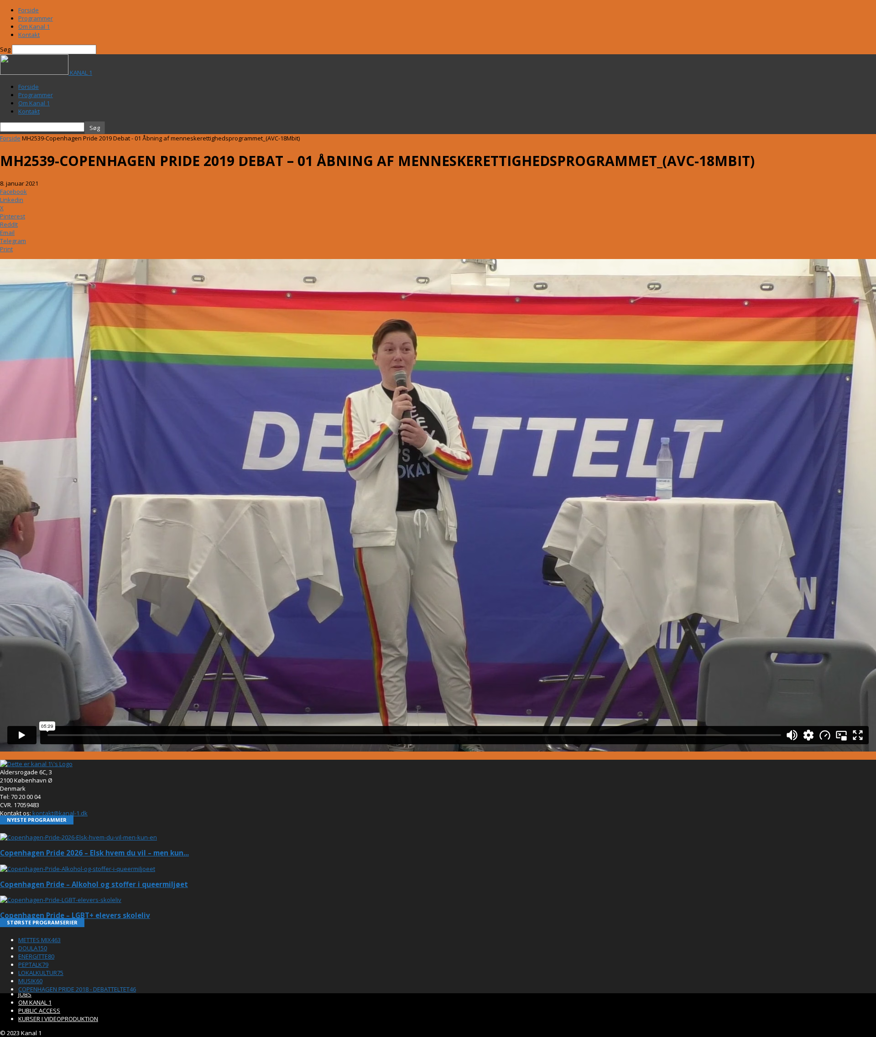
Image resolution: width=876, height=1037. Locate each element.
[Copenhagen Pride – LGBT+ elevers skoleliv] (60, 900)
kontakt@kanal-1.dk (60, 813)
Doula (32, 948)
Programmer (35, 18)
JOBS (24, 994)
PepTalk (33, 964)
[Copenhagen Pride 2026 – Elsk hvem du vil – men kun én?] (78, 837)
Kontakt (29, 35)
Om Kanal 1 (34, 26)
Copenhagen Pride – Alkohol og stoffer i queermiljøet (94, 884)
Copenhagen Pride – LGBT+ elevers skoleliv (75, 915)
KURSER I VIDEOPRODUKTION (58, 1019)
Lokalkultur (40, 973)
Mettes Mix (39, 940)
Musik (30, 981)
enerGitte (36, 956)
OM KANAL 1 (35, 1002)
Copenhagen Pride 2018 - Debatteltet (77, 989)
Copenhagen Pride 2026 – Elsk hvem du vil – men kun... (94, 852)
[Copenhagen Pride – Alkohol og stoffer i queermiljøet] (77, 869)
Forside (28, 10)
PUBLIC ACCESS (39, 1010)
